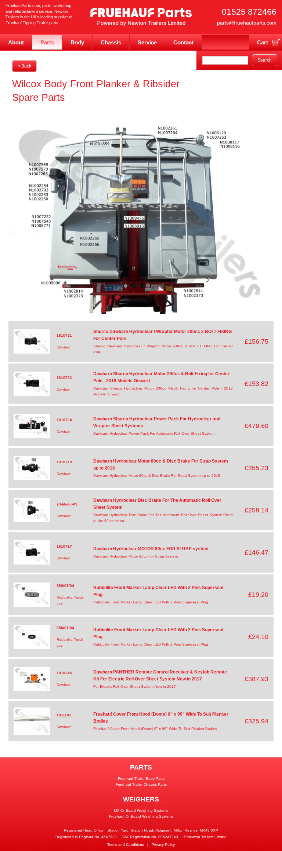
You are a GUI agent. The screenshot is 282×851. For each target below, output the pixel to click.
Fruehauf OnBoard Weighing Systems (141, 816)
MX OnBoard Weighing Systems (141, 810)
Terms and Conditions (125, 845)
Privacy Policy (163, 845)
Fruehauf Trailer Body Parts (141, 779)
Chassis (111, 42)
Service (147, 42)
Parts (47, 42)
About (16, 42)
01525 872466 (249, 12)
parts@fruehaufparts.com (246, 23)
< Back (24, 66)
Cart (262, 42)
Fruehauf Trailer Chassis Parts (141, 784)
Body (77, 42)
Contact (183, 42)
